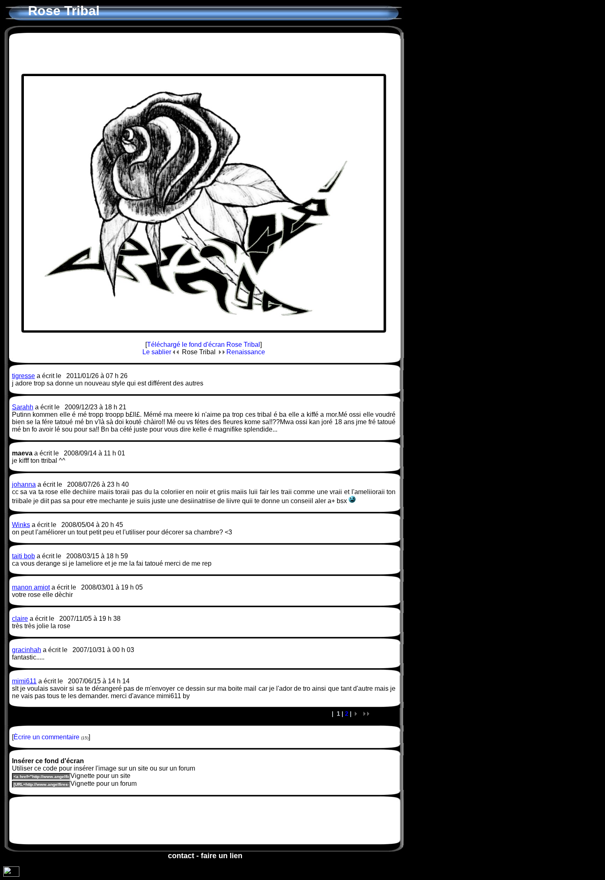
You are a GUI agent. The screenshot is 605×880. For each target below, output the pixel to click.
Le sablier (157, 351)
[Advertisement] (203, 53)
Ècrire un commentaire (46, 737)
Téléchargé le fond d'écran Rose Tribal (203, 344)
